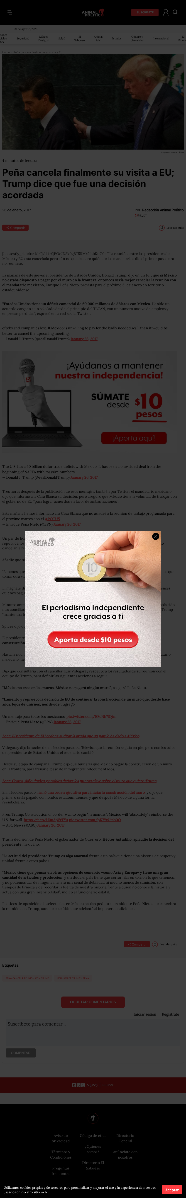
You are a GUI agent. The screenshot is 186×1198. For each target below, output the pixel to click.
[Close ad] (155, 536)
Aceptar (172, 1190)
